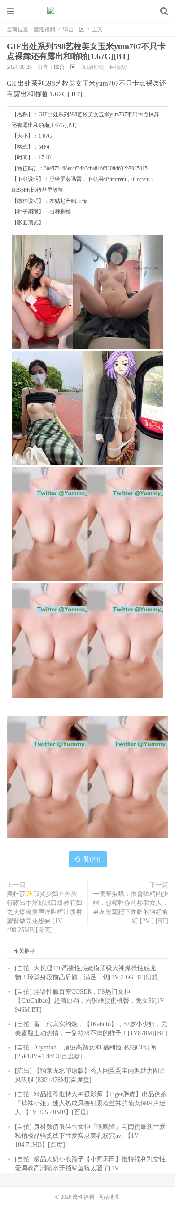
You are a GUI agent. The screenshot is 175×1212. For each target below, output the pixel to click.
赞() (92, 859)
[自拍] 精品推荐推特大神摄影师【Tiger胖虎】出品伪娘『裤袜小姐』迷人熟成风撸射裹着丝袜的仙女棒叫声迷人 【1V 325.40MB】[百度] (91, 1103)
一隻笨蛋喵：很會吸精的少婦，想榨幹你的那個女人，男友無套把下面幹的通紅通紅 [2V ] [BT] (130, 907)
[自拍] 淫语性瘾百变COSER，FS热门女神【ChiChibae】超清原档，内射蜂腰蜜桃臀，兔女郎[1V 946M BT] (89, 1000)
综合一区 (73, 29)
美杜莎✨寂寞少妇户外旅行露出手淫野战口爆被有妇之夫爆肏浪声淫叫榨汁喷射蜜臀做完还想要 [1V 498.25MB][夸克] (44, 912)
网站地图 (109, 1197)
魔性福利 (87, 11)
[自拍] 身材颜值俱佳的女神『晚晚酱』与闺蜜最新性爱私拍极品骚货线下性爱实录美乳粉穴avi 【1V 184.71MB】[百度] (90, 1135)
